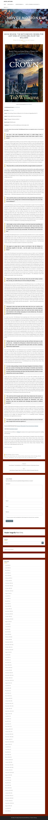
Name (7, 500)
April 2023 (7, 662)
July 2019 (7, 777)
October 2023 (8, 647)
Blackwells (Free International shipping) (29, 426)
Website (7, 511)
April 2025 (7, 603)
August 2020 (7, 744)
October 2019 (8, 769)
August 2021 (7, 713)
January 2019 (7, 793)
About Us (5, 7)
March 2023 (7, 665)
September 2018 (8, 803)
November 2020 (8, 736)
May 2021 (7, 721)
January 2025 (7, 608)
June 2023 (7, 657)
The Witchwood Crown (31, 457)
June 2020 (7, 749)
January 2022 (7, 700)
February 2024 (8, 636)
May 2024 (7, 629)
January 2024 (7, 639)
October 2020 (8, 739)
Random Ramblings (19, 4)
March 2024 (7, 634)
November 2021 (8, 706)
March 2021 (7, 726)
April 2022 (7, 693)
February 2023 (8, 667)
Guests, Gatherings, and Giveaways (32, 4)
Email (7, 506)
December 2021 (8, 703)
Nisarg (35, 817)
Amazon (18, 426)
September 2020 (8, 741)
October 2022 (8, 677)
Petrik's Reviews (15, 454)
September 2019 (8, 772)
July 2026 (7, 565)
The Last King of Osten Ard (20, 457)
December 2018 (8, 795)
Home (5, 4)
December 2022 (8, 672)
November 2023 (8, 644)
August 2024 (7, 621)
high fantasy (27, 456)
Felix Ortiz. (19, 533)
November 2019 (8, 767)
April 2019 (7, 785)
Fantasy (22, 456)
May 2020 (7, 752)
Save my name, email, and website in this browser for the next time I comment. (23, 517)
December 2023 (8, 642)
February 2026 (8, 578)
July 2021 (7, 716)
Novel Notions (8, 1)
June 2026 (7, 567)
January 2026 (7, 580)
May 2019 (7, 782)
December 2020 (8, 734)
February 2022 (8, 698)
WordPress (26, 817)
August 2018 (7, 805)
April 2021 (7, 723)
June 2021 (7, 718)
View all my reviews (8, 447)
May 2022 (7, 690)
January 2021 (7, 731)
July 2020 (7, 746)
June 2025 (7, 598)
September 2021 (8, 711)
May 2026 (7, 570)
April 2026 (7, 573)
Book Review (12, 456)
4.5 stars (7, 456)
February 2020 (8, 759)
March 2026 (7, 575)
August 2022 (7, 683)
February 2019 (8, 790)
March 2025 (7, 606)
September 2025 (8, 590)
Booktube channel (14, 428)
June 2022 (7, 688)
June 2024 (7, 626)
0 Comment (31, 40)
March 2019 (7, 787)
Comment (8, 483)
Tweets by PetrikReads (8, 549)
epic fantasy (18, 456)
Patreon (18, 431)
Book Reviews (10, 4)
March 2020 (7, 757)
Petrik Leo (25, 40)
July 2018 (7, 808)
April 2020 (7, 754)
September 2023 (8, 649)
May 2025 (7, 601)
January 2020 (7, 762)
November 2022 (8, 675)
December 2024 (8, 611)
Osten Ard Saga (34, 456)
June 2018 (7, 810)
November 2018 (8, 798)
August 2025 (7, 593)
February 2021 (8, 729)
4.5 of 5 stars (11, 110)
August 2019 (7, 775)
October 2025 (8, 588)
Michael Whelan (29, 104)
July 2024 (7, 624)
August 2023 (7, 652)
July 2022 (7, 685)
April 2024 (7, 631)
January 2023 (7, 670)
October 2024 (8, 616)
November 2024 (8, 613)
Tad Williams (17, 107)
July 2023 (7, 654)
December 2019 (8, 764)
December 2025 (8, 583)
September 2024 (8, 619)
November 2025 (8, 585)
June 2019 (7, 780)
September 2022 (8, 680)
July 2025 (7, 596)
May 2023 (7, 659)
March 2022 (7, 695)
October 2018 (8, 800)
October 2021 (8, 708)
